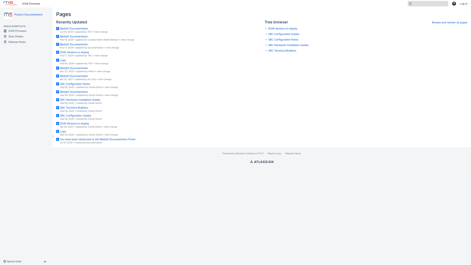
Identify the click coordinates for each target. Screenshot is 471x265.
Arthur (91, 71)
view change (100, 31)
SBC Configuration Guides (75, 115)
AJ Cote (92, 79)
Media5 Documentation (74, 28)
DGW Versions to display (74, 52)
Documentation (95, 47)
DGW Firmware (31, 3)
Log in (463, 3)
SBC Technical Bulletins (74, 107)
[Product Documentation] (8, 14)
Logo (63, 60)
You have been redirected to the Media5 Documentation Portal (97, 139)
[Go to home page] (11, 3)
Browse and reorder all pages (449, 22)
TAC (89, 31)
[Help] (454, 3)
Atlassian (261, 161)
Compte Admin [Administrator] (103, 39)
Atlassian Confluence (246, 153)
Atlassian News (293, 153)
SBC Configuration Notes (75, 83)
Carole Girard (95, 87)
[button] (13, 261)
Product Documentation (28, 14)
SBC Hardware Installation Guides (80, 99)
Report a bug (274, 153)
